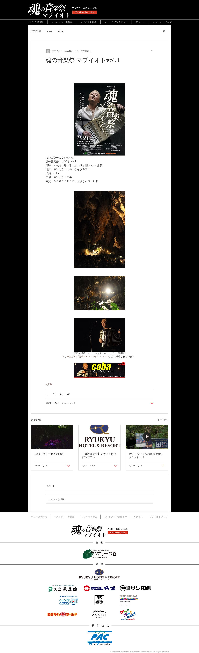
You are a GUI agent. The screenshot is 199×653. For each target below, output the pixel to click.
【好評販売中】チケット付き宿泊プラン (99, 455)
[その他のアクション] (151, 51)
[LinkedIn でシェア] (61, 394)
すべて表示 (163, 419)
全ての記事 (36, 30)
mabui (60, 30)
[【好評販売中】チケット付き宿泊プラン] (100, 437)
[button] (164, 31)
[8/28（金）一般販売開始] (52, 437)
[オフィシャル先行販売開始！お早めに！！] (147, 437)
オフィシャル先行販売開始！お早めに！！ (146, 455)
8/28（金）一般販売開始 (49, 453)
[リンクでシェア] (68, 394)
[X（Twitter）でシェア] (54, 394)
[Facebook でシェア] (47, 394)
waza (49, 30)
